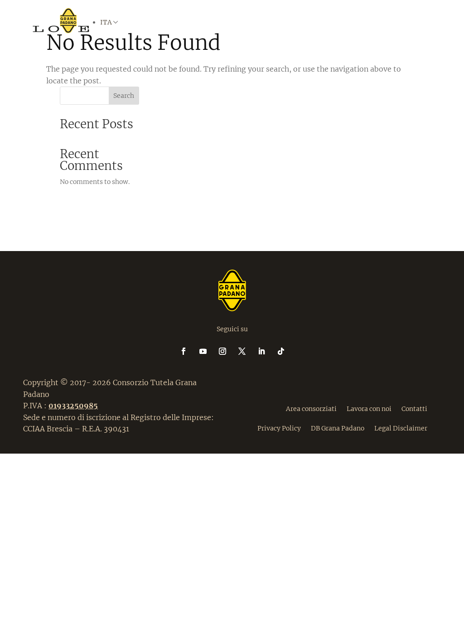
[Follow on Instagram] (228, 351)
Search (123, 96)
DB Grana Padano (337, 427)
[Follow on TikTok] (281, 351)
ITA (106, 22)
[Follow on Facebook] (189, 351)
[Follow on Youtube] (208, 351)
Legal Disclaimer (400, 427)
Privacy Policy (279, 427)
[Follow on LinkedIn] (267, 351)
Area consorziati (311, 408)
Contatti (414, 408)
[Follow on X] (247, 351)
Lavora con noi (369, 408)
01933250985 (73, 405)
